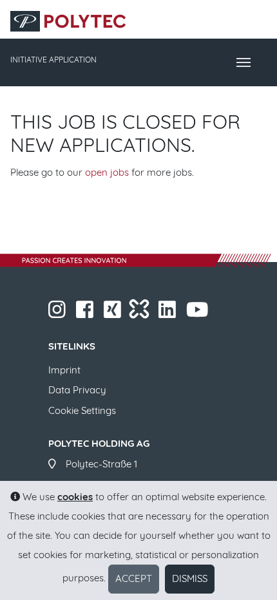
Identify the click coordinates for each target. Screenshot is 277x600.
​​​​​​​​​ (122, 313)
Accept (133, 578)
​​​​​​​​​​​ (177, 313)
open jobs (107, 172)
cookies (75, 497)
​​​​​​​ (67, 313)
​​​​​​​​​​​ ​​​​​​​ (209, 313)
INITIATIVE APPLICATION (53, 59)
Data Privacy (77, 390)
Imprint (64, 369)
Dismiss (189, 578)
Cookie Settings (82, 410)
